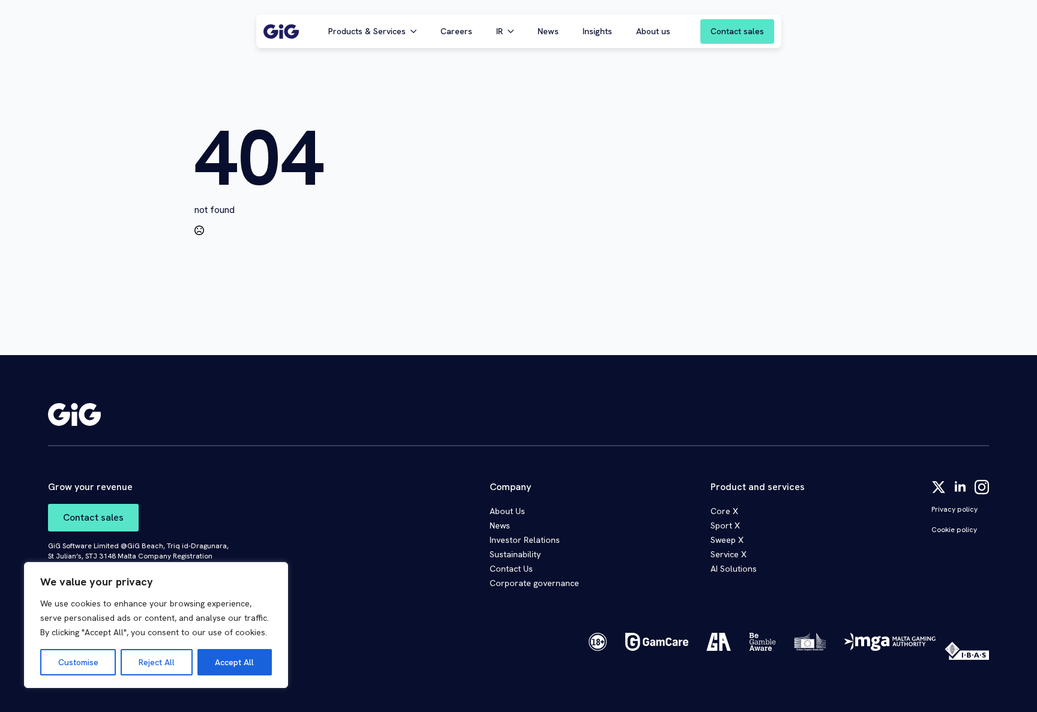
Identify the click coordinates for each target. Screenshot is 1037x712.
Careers (456, 31)
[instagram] (982, 487)
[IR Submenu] (514, 31)
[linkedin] (960, 487)
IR (499, 31)
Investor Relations (525, 539)
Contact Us (511, 568)
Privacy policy (954, 509)
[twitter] (938, 487)
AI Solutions (734, 568)
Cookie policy (954, 529)
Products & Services (367, 31)
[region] (156, 625)
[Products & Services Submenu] (417, 31)
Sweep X (727, 539)
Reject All (157, 662)
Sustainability (515, 554)
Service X (729, 554)
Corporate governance (534, 583)
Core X (724, 511)
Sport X (725, 525)
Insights (597, 31)
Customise (78, 662)
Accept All (234, 662)
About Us (507, 511)
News (548, 31)
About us (653, 31)
